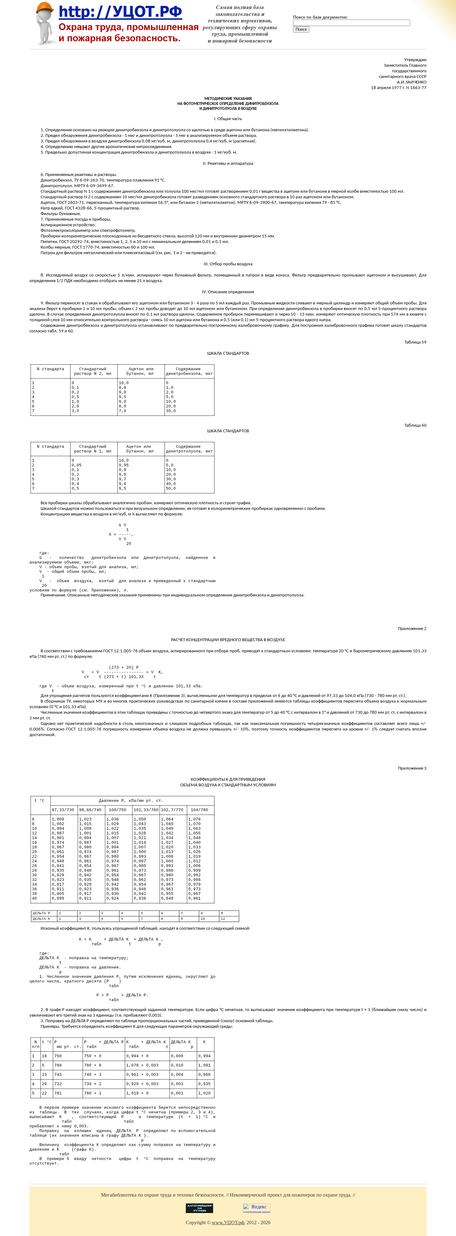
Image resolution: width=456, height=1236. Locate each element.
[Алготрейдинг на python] (199, 1211)
